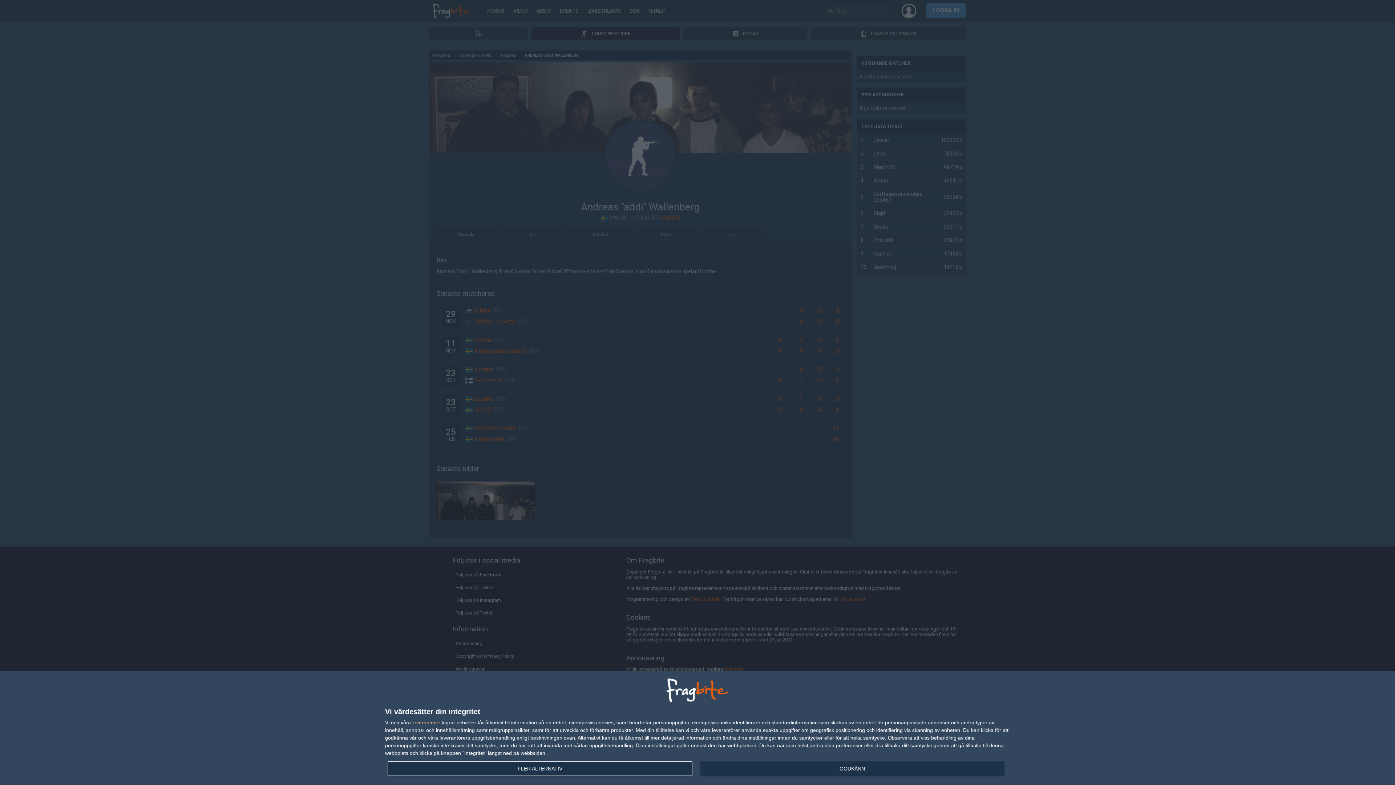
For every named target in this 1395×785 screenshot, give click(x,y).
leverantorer (426, 722)
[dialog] (697, 728)
